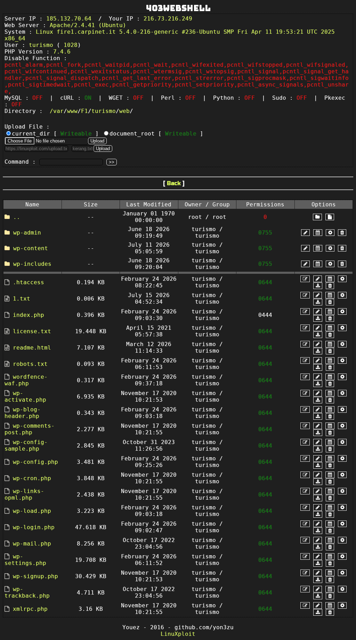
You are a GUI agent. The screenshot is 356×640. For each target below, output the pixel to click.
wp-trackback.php (27, 592)
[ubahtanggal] (317, 232)
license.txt (32, 331)
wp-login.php (34, 527)
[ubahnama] (305, 232)
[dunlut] (317, 285)
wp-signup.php (35, 576)
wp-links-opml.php (24, 494)
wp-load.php (32, 511)
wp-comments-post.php (30, 429)
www (72, 111)
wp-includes (32, 264)
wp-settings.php (25, 559)
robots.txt (30, 364)
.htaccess (28, 282)
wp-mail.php (32, 543)
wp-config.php (35, 462)
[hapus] (342, 232)
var (58, 111)
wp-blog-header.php (23, 412)
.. (16, 217)
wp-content (30, 248)
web (124, 111)
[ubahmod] (330, 232)
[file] (329, 217)
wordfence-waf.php (26, 380)
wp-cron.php (32, 478)
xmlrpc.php (30, 609)
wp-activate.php (25, 396)
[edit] (305, 279)
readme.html (32, 347)
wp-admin (27, 232)
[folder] (317, 217)
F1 (84, 111)
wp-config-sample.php (26, 445)
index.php (28, 315)
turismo (103, 111)
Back (174, 183)
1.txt (21, 298)
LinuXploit (178, 634)
